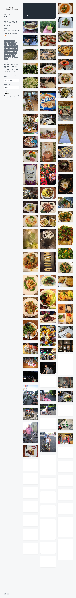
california (15, 42)
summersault (15, 54)
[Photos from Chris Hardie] (11, 8)
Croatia (13, 45)
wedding (5, 58)
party (5, 51)
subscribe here (15, 32)
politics (11, 51)
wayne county (15, 57)
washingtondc (6, 57)
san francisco (6, 54)
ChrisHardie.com (7, 16)
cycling (16, 45)
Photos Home (7, 14)
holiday (10, 48)
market (16, 48)
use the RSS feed (13, 33)
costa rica (9, 45)
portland (15, 51)
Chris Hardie (6, 64)
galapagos (6, 48)
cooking (5, 45)
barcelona (6, 42)
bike (12, 42)
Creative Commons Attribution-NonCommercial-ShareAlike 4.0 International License (10, 99)
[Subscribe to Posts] (11, 35)
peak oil (8, 51)
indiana (13, 48)
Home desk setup (14, 64)
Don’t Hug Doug (14, 69)
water (11, 57)
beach (10, 42)
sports (11, 54)
